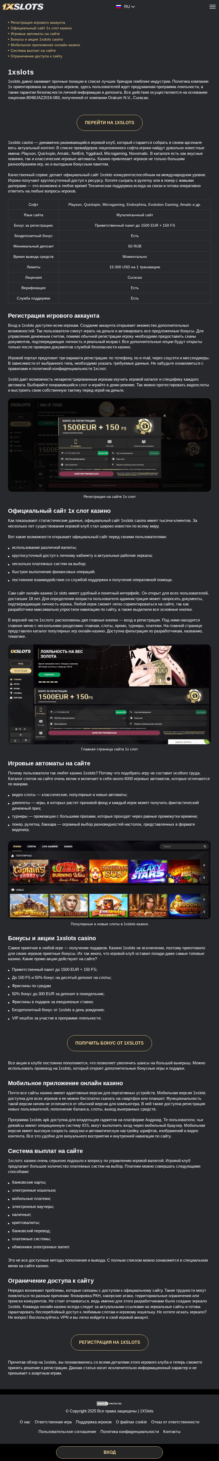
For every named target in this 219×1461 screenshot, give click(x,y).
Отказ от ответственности (175, 1422)
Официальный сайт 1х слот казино (41, 28)
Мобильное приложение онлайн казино (46, 45)
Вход (110, 1452)
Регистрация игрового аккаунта (38, 22)
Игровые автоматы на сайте (35, 33)
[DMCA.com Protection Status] (109, 1403)
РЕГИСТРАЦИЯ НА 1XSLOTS (109, 1342)
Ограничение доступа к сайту (36, 56)
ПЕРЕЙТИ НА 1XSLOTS (109, 122)
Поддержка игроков (94, 1422)
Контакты (172, 1431)
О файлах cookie (131, 1422)
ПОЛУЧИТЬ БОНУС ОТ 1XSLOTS (109, 1043)
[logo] (23, 6)
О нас (25, 1422)
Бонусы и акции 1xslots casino (37, 39)
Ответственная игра (53, 1422)
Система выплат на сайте (33, 50)
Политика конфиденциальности (129, 1431)
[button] (210, 1441)
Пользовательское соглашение (67, 1431)
